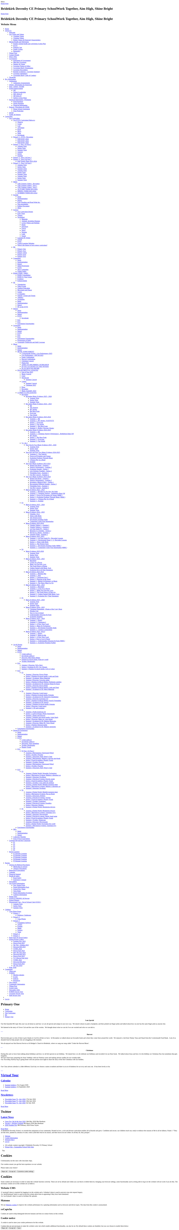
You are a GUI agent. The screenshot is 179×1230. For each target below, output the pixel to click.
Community (9, 969)
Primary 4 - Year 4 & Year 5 (22, 159)
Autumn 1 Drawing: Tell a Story (32, 665)
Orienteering (21, 284)
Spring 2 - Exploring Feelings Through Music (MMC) (47, 497)
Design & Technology (20, 730)
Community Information (17, 984)
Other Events (21, 286)
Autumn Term (22, 146)
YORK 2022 (17, 960)
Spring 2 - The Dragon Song (39, 544)
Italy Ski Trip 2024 (19, 952)
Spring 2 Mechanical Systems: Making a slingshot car (43, 775)
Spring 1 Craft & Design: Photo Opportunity (40, 714)
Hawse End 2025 (19, 943)
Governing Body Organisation (23, 68)
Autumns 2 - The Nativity (38, 454)
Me (31, 406)
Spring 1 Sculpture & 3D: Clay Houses (34, 667)
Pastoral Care (17, 47)
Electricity (25, 226)
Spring (19, 154)
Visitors (19, 215)
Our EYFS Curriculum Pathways (24, 120)
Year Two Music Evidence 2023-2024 (38, 477)
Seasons (24, 232)
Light (23, 234)
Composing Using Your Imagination (41, 521)
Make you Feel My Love (38, 564)
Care (19, 126)
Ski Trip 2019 (17, 965)
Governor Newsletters (20, 70)
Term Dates (17, 891)
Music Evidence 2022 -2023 (35, 536)
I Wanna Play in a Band (37, 460)
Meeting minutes (18, 975)
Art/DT (19, 924)
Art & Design (17, 644)
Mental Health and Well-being (19, 42)
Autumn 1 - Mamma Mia (38, 574)
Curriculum (8, 116)
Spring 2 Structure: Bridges (35, 805)
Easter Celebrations (28, 357)
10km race (12, 971)
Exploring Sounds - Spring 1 (39, 469)
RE (14, 247)
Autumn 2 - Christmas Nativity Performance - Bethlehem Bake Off (52, 434)
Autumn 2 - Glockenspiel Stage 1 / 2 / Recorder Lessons (48, 540)
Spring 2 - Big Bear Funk (38, 437)
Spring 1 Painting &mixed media (36, 725)
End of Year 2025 (27, 372)
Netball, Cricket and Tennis (26, 296)
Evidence (20, 279)
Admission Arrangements (21, 83)
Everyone (33, 413)
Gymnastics (21, 294)
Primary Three (22, 253)
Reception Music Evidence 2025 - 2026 (39, 396)
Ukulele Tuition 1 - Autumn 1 (39, 525)
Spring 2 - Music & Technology (40, 626)
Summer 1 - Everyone (37, 439)
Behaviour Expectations (17, 870)
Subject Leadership (19, 92)
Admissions (13, 81)
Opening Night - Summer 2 (39, 534)
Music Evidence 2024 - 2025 (35, 512)
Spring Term (21, 148)
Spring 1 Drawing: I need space (36, 706)
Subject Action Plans (20, 98)
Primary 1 (16, 913)
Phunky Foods (26, 747)
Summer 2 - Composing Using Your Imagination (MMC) (48, 547)
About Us (8, 31)
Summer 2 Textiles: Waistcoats (36, 820)
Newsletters (13, 881)
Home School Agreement (21, 109)
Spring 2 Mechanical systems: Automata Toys (41, 812)
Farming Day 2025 (19, 941)
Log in (7, 999)
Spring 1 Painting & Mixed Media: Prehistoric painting (43, 682)
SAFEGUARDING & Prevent (19, 898)
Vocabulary (21, 217)
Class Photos (21, 919)
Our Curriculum (14, 118)
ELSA (15, 45)
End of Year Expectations (21, 839)
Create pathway (27, 654)
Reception (25, 394)
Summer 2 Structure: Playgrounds (37, 814)
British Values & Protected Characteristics (27, 40)
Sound (24, 236)
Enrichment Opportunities (25, 324)
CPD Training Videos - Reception (28, 184)
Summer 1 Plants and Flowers (35, 715)
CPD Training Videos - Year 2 (27, 187)
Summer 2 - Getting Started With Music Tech (44, 594)
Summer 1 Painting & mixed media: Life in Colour (38, 669)
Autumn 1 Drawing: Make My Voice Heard (40, 723)
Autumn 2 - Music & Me (38, 635)
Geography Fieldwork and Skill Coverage (31, 342)
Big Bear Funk (35, 411)
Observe (20, 122)
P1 (14, 842)
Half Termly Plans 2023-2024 (27, 161)
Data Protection (18, 111)
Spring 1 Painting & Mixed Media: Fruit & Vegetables (43, 700)
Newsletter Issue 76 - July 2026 (15, 1099)
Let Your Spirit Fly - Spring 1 (39, 529)
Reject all (4, 1171)
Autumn (20, 152)
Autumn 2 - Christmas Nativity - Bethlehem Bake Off (47, 493)
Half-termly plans (23, 139)
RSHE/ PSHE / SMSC (20, 273)
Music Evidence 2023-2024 (35, 523)
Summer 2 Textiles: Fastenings (36, 801)
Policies (15, 979)
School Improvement (16, 88)
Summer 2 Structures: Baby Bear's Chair (39, 756)
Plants (23, 225)
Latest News (7, 1117)
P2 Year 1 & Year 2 (28, 751)
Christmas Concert (28, 361)
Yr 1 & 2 (24, 443)
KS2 (18, 322)
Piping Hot (25, 363)
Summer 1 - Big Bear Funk (39, 426)
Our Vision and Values (16, 34)
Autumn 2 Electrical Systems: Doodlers (38, 803)
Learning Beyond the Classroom (19, 840)
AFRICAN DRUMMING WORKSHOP (35, 365)
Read (19, 129)
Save (19, 1228)
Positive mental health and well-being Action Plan (29, 44)
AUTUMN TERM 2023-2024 (27, 189)
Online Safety (21, 271)
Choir (23, 376)
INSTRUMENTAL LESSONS (27, 370)
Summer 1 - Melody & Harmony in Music (43, 581)
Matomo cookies (11, 1205)
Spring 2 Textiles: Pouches (34, 755)
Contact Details (14, 55)
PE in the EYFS (22, 307)
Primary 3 (16, 921)
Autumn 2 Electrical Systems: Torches (38, 798)
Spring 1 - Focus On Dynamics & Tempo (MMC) (46, 495)
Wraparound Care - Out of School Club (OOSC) (25, 902)
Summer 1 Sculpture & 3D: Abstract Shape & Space (43, 684)
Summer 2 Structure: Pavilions (36, 788)
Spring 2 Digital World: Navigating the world (40, 824)
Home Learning (14, 852)
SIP (14, 90)
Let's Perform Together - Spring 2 (41, 471)
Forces (24, 228)
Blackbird (33, 561)
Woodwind (25, 378)
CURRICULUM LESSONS (26, 393)
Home (7, 29)
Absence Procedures (20, 868)
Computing (17, 258)
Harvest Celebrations (28, 359)
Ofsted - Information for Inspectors (20, 85)
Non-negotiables (22, 204)
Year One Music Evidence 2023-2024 (38, 463)
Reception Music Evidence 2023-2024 (38, 417)
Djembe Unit (34, 611)
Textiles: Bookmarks (28, 661)
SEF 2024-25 (17, 94)
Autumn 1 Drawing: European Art (37, 699)
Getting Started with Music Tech (40, 568)
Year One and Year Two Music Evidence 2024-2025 (43, 452)
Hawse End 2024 (19, 951)
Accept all (12, 1171)
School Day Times (19, 889)
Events (15, 977)
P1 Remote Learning (20, 853)
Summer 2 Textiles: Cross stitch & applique (40, 783)
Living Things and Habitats (30, 223)
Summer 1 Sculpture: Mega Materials (38, 678)
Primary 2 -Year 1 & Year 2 (22, 144)
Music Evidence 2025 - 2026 (35, 505)
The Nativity (34, 407)
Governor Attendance (20, 73)
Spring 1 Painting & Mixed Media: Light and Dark (42, 687)
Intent (19, 197)
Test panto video (14, 990)
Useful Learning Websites (25, 243)
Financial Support (15, 874)
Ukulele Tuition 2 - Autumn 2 (39, 527)
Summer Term (22, 150)
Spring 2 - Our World (37, 424)
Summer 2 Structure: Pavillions (36, 777)
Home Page (4, 3)
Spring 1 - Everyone (36, 422)
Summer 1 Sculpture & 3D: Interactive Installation (42, 697)
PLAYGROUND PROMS (30, 368)
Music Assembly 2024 (29, 391)
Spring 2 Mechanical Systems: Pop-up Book (40, 794)
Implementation (22, 198)
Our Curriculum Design (25, 212)
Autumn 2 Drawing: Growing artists (37, 680)
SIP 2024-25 (17, 96)
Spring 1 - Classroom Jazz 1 (39, 577)
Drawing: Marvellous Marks (31, 658)
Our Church (13, 982)
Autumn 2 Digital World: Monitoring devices (40, 811)
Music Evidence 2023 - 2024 (35, 618)
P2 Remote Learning (20, 855)
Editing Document (23, 206)
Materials (25, 219)
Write (19, 133)
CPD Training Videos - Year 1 (27, 185)
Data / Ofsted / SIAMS (16, 87)
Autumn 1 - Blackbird (37, 587)
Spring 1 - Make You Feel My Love (41, 590)
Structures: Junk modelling (30, 743)
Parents (7, 863)
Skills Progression (23, 266)
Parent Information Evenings (22, 893)
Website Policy (10, 1140)
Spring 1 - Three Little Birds (39, 542)
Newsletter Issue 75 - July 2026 (15, 1101)
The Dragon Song (36, 518)
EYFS (19, 268)
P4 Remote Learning (20, 859)
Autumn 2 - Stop (35, 575)
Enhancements (22, 281)
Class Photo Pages (15, 911)
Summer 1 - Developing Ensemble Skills (43, 628)
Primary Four (21, 254)
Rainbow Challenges (24, 915)
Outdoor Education (23, 288)
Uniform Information (20, 895)
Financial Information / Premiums (20, 100)
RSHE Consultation (23, 275)
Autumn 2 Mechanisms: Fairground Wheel (40, 753)
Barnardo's (16, 51)
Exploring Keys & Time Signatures (41, 570)
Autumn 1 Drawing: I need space (36, 693)
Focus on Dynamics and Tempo (40, 456)
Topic (19, 932)
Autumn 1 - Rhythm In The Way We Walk (44, 491)
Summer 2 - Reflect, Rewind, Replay (42, 428)
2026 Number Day (11, 1125)
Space (23, 230)
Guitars (24, 381)
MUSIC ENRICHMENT (25, 351)
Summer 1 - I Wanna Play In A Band (42, 499)
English (15, 195)
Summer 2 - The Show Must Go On (41, 583)
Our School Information (17, 883)
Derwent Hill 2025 (19, 947)
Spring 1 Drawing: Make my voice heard (39, 719)
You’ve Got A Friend (37, 613)
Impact (19, 200)
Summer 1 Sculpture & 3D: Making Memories (41, 721)
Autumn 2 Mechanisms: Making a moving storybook (43, 758)
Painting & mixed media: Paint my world (35, 659)
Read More (4, 1090)
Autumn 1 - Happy (36, 620)
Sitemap (7, 1136)
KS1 (18, 320)
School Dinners (14, 900)
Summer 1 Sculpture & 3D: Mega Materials (40, 689)
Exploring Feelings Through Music (41, 458)
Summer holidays (10, 1085)
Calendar (12, 872)
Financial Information (20, 105)
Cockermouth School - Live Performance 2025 (37, 353)
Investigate (20, 135)
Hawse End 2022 (19, 964)
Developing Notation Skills (39, 519)
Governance (13, 59)
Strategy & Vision (19, 64)
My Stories (33, 409)
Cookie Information (11, 1138)
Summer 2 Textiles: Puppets (35, 762)
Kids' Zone (12, 967)
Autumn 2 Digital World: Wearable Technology (41, 773)
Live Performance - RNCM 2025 (32, 355)
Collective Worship (19, 837)
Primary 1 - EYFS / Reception (23, 137)
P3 (22, 503)
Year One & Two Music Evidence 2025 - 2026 (41, 445)
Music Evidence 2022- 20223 (35, 631)
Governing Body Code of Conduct (24, 75)
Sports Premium (18, 103)
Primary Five (21, 256)
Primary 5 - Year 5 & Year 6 (22, 163)
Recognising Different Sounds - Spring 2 (43, 484)
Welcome (12, 32)
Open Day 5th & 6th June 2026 (15, 1121)
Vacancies (12, 77)
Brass (23, 387)
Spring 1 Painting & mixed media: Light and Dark (42, 676)
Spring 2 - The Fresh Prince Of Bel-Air (43, 592)
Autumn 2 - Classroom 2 (38, 622)
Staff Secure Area (15, 995)
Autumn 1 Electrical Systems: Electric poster (40, 779)
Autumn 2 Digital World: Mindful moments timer (42, 784)
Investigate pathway (28, 656)
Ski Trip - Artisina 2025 (21, 945)
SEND (11, 113)
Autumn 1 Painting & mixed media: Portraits (40, 704)
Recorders (25, 389)
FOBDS (12, 973)
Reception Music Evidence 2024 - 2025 (39, 404)
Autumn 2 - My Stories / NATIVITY (42, 421)
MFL (15, 829)
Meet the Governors (19, 62)
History (15, 309)
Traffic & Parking (15, 114)
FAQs (19, 241)
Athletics (20, 297)
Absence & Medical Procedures (19, 865)
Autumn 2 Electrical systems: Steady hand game (41, 816)
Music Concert (26, 374)
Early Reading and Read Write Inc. (28, 202)
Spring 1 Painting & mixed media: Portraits (40, 695)
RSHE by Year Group (24, 277)
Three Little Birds (35, 516)
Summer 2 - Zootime (36, 501)
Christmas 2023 (31, 385)
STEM (19, 240)
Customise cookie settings (25, 1171)
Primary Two (21, 251)
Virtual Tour (13, 53)
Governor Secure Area (16, 993)
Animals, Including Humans (31, 221)
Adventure (20, 128)
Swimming (21, 299)
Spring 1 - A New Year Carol (39, 624)
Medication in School (20, 867)
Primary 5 (16, 936)
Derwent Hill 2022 (19, 962)
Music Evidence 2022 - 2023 (35, 490)
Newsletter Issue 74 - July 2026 (15, 1103)
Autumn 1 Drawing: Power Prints (37, 674)
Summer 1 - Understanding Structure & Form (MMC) (47, 641)
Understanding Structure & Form (40, 615)
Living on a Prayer (36, 562)
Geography (17, 325)
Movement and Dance (24, 290)
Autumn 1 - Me (35, 419)
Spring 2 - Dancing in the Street (40, 579)
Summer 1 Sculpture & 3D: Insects (37, 702)
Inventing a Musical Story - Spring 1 (42, 482)
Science (15, 210)
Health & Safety (14, 876)
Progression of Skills (24, 340)
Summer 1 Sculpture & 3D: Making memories (41, 727)
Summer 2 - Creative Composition (41, 630)
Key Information (10, 79)
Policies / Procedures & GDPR (19, 107)
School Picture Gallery (16, 939)
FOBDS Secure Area (16, 992)
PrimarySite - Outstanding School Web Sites (19, 1147)
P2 (14, 844)
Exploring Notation (36, 616)
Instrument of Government (22, 60)
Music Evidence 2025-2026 (35, 551)
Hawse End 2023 (19, 956)
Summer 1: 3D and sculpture (35, 708)
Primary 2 (16, 917)
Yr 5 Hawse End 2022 (20, 958)
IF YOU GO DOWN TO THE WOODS (35, 366)
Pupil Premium (18, 101)
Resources (16, 980)
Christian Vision (18, 36)
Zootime (32, 462)
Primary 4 (16, 934)
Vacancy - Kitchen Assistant (14, 1123)
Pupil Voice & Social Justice (18, 937)
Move (19, 131)
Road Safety (17, 878)
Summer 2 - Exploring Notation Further (43, 643)
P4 (22, 549)
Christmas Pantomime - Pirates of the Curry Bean (46, 609)
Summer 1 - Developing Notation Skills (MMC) (45, 546)
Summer (20, 156)
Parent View (13, 896)
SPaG (19, 208)
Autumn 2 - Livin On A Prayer (40, 588)
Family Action (18, 49)
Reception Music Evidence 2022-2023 (38, 430)
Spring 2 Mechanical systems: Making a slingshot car (43, 786)
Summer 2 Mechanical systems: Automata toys (41, 825)
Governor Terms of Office (21, 66)
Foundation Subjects (24, 923)
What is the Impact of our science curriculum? (32, 245)
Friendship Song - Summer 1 (39, 473)
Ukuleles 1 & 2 (35, 514)
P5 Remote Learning (20, 861)
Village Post (13, 986)
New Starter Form (19, 885)
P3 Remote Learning (20, 857)
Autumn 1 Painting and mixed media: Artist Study (42, 717)
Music (15, 344)
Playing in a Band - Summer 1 (40, 533)
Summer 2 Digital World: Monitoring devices (40, 807)
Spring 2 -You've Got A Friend (40, 639)
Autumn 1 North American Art (36, 712)
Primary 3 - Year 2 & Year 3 (22, 157)
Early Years (21, 213)
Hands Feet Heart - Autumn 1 (39, 465)
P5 (22, 598)
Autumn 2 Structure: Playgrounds (37, 822)
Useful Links (13, 988)
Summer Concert (31, 379)
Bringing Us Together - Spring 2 (40, 531)
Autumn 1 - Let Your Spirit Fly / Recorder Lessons (46, 538)
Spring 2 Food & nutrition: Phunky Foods (39, 760)
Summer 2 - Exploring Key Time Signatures (44, 596)
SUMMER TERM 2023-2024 (27, 193)
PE (14, 282)
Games (19, 292)
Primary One (21, 249)
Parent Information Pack (21, 887)
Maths (15, 182)
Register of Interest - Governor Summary (26, 72)
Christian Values (18, 38)
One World (33, 415)
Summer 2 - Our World (37, 441)
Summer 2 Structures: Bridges (35, 796)
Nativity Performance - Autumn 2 (41, 467)
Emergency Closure (19, 880)
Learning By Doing (23, 238)
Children (8, 909)
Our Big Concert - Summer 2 (39, 475)
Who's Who (13, 57)
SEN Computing (22, 269)
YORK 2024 (17, 949)
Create (19, 124)
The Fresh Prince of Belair (38, 566)
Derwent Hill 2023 (19, 954)
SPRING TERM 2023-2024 (26, 191)
